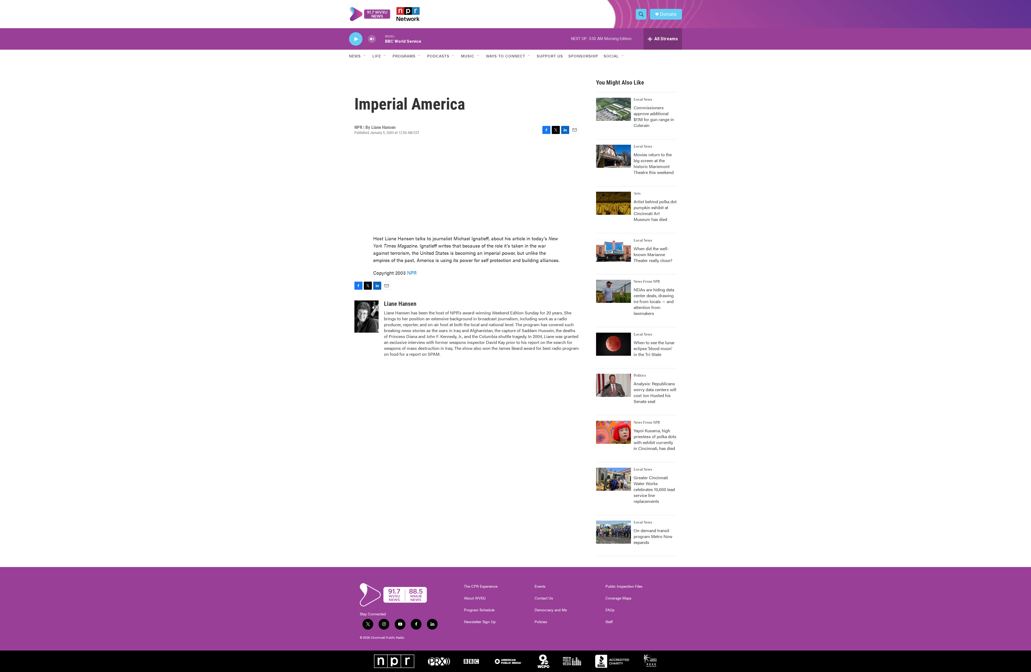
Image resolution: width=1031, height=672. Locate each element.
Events (540, 586)
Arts (637, 193)
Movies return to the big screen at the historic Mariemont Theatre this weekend (654, 163)
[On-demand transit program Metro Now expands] (613, 532)
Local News (643, 99)
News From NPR (647, 281)
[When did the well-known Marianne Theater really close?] (613, 250)
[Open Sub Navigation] (365, 56)
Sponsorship (583, 56)
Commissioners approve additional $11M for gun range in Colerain (654, 116)
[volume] (371, 39)
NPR (412, 272)
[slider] (380, 39)
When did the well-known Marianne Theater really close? (653, 254)
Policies (541, 622)
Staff (609, 622)
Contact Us (544, 598)
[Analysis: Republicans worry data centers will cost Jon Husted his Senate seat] (613, 385)
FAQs (610, 610)
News (355, 56)
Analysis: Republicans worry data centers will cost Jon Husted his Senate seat (655, 392)
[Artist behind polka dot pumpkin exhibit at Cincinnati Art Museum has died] (613, 203)
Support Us (550, 56)
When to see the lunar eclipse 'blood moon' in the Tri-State (654, 348)
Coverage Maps (618, 598)
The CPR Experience (481, 586)
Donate (668, 14)
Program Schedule (479, 610)
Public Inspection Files (623, 586)
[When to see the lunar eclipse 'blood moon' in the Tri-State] (613, 344)
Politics (640, 375)
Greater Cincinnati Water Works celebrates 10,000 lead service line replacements (654, 489)
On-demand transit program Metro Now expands (653, 536)
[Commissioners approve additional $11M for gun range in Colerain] (613, 109)
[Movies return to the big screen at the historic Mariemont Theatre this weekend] (613, 156)
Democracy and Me (551, 610)
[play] (355, 39)
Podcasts (438, 56)
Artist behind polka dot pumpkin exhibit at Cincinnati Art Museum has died (655, 210)
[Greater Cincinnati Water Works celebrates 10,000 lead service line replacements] (613, 479)
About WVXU (475, 598)
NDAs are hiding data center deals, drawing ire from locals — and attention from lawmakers (654, 301)
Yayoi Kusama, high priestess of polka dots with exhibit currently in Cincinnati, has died (655, 439)
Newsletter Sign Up (480, 622)
